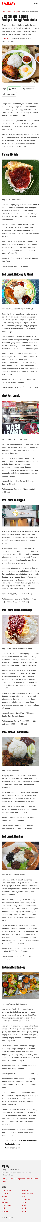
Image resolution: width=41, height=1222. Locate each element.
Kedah (24, 1205)
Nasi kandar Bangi (12, 1148)
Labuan (24, 1211)
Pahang (4, 1199)
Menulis (29, 1179)
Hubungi (12, 1179)
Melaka (4, 1196)
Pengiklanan (21, 1179)
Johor (24, 1196)
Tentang (4, 1179)
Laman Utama (6, 12)
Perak (24, 1202)
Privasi (36, 1179)
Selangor (16, 12)
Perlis (3, 1208)
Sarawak (5, 1211)
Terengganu (26, 1199)
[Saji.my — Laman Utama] (8, 3)
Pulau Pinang (6, 1205)
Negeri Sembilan (27, 1193)
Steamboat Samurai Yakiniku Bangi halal (21, 1140)
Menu (36, 3)
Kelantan (5, 1202)
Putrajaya (5, 1193)
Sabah (24, 1208)
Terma (4, 1181)
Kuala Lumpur (6, 1190)
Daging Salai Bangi (12, 1144)
